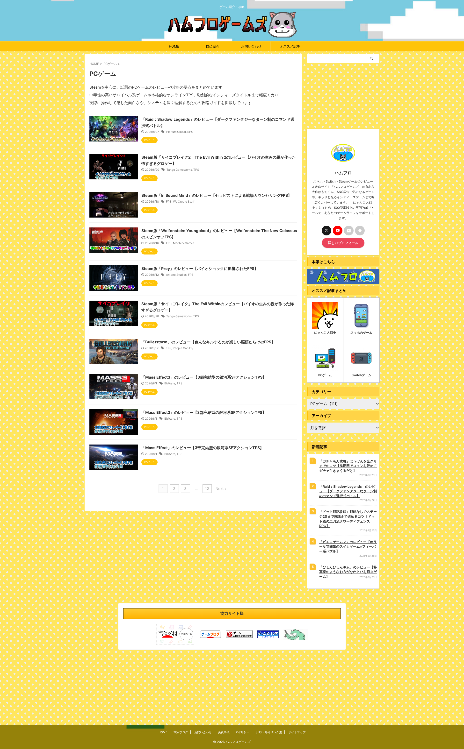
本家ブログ (181, 732)
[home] (360, 230)
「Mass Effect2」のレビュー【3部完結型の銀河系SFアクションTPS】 (203, 412)
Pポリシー (242, 732)
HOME (174, 46)
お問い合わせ (251, 46)
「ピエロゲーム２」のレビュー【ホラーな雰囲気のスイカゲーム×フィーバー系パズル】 (348, 546)
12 (207, 488)
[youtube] (337, 230)
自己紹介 (212, 46)
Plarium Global (176, 132)
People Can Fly (183, 348)
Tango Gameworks (179, 169)
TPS (196, 169)
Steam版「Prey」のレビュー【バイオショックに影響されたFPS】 (199, 268)
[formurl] (349, 230)
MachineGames (183, 243)
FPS (169, 201)
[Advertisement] (343, 95)
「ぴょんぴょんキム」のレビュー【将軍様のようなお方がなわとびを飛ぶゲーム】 (348, 572)
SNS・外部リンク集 (269, 732)
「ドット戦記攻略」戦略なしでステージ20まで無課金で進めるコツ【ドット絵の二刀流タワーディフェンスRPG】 (348, 518)
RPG (190, 132)
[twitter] (326, 230)
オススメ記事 (290, 46)
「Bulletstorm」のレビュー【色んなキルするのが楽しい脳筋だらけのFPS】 (208, 341)
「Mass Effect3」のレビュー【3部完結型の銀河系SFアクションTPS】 (203, 377)
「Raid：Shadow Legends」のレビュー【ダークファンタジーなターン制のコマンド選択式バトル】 (348, 491)
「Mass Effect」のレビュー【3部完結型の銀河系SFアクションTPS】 (202, 447)
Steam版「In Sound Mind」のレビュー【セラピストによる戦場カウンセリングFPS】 (216, 195)
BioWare (169, 383)
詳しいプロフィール (343, 243)
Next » (221, 488)
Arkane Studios (176, 274)
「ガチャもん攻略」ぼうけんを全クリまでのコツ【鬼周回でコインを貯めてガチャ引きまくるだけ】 (348, 466)
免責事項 (224, 732)
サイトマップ (297, 732)
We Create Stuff (183, 201)
